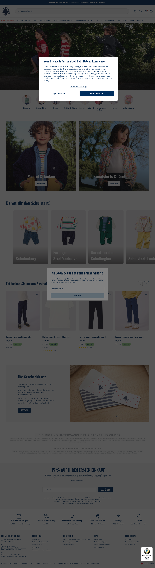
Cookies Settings (78, 86)
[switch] (147, 558)
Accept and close (96, 93)
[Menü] (151, 548)
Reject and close (59, 93)
